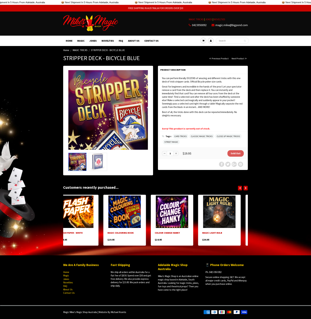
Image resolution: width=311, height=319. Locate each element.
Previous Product (220, 58)
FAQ (121, 40)
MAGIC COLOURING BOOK (80, 232)
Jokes (93, 40)
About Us (133, 40)
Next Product (238, 58)
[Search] (245, 40)
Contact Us (151, 40)
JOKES (209, 19)
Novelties (108, 40)
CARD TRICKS (180, 136)
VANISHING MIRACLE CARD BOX (225, 232)
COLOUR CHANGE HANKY (127, 232)
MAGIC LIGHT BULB (172, 232)
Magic (81, 40)
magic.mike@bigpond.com (231, 25)
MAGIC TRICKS (196, 19)
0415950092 (199, 25)
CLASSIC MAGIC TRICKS (202, 136)
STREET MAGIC (171, 141)
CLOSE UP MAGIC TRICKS (228, 136)
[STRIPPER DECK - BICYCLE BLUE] (108, 110)
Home (69, 40)
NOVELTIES (219, 19)
